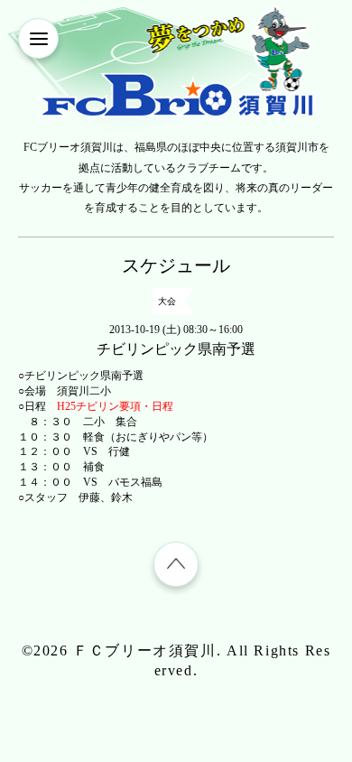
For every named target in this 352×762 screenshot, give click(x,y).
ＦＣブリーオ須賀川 (144, 650)
